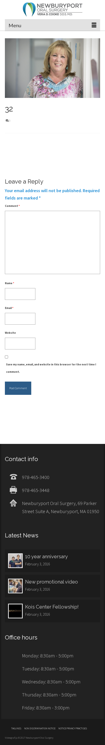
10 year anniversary (46, 556)
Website (10, 332)
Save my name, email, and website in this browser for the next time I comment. (51, 368)
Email (9, 308)
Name (9, 283)
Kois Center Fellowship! (52, 607)
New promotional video (51, 582)
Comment (12, 206)
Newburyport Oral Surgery (53, 9)
